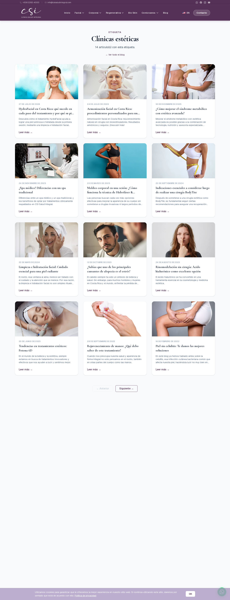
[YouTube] (209, 2)
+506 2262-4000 (31, 2)
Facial (78, 12)
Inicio (67, 12)
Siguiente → (126, 388)
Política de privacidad (85, 595)
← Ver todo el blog (115, 54)
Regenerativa (113, 12)
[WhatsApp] (197, 2)
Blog (165, 12)
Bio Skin (132, 12)
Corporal (93, 12)
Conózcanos (149, 12)
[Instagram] (205, 2)
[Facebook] (201, 2)
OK (190, 593)
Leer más (26, 132)
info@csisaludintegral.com (59, 2)
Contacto (202, 12)
